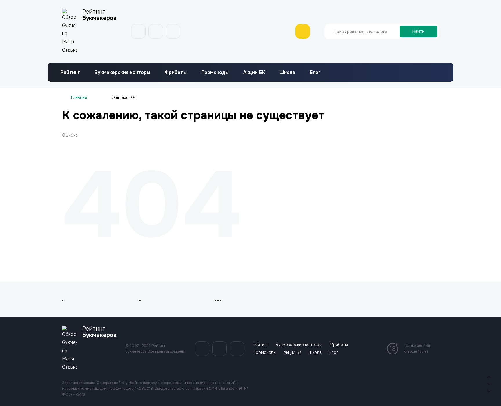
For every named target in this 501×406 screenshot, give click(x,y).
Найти (418, 18)
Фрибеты (176, 47)
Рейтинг (70, 47)
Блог (315, 47)
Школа (287, 47)
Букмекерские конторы (122, 47)
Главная (79, 72)
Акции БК (254, 47)
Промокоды (215, 47)
